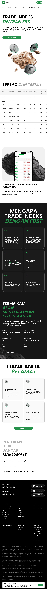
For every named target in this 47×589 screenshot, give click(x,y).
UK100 (3, 97)
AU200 (4, 116)
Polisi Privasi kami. (27, 586)
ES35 (3, 120)
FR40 (3, 128)
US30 (3, 105)
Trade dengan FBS (12, 37)
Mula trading (23, 428)
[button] (23, 461)
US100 (3, 101)
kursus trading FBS (12, 262)
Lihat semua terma (9, 352)
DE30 (3, 112)
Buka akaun (39, 2)
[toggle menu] (44, 2)
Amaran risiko (5, 571)
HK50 (3, 132)
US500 (4, 109)
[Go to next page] (46, 139)
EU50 (3, 124)
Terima (40, 585)
